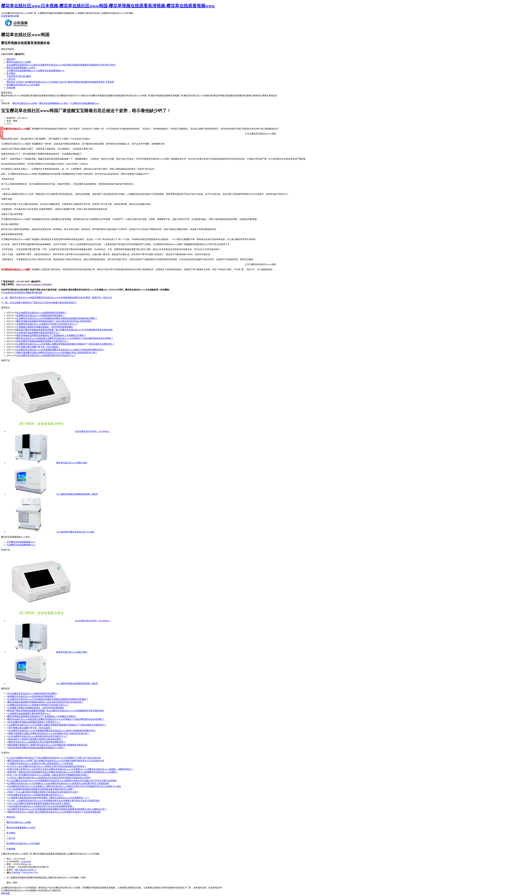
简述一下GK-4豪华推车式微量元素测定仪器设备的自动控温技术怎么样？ (44, 792)
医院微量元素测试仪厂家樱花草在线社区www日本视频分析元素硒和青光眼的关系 (48, 745)
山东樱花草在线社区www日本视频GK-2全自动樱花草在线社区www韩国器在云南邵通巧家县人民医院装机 (58, 783)
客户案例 (11, 73)
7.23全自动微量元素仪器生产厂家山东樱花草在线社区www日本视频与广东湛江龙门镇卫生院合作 (54, 758)
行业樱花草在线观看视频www (50, 70)
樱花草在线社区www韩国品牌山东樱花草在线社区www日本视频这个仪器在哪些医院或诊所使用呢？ (65, 338)
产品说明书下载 (14, 76)
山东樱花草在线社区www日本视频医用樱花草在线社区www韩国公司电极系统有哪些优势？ (60, 350)
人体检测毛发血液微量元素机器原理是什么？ (38, 332)
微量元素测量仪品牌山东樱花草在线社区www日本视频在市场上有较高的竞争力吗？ (49, 733)
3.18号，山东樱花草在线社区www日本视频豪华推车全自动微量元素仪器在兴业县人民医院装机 (54, 800)
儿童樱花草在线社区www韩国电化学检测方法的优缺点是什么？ (47, 324)
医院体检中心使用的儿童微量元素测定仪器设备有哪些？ (36, 739)
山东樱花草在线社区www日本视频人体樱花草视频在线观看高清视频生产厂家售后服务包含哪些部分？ (66, 344)
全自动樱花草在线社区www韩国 (22, 65)
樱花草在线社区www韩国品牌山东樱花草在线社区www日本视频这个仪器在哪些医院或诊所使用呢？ (56, 719)
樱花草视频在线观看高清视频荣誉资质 (86, 82)
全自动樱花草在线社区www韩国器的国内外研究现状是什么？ (46, 355)
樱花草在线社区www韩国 (19, 62)
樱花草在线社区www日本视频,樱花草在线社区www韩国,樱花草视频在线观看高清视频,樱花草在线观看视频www (108, 5)
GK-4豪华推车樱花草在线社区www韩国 (75, 532)
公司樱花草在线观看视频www (21, 70)
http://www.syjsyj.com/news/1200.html (33, 284)
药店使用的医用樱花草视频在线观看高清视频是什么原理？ (37, 748)
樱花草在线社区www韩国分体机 (71, 463)
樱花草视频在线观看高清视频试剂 (83, 65)
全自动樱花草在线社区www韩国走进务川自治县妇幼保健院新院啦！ (41, 806)
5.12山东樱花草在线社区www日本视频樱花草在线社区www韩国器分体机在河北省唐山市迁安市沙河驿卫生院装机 (62, 780)
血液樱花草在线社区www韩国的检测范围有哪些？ (32, 696)
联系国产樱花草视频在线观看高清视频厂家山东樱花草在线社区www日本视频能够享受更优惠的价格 (65, 330)
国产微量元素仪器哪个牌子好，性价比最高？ (38, 347)
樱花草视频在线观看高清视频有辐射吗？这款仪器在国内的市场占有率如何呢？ (55, 321)
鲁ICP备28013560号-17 (26, 870)
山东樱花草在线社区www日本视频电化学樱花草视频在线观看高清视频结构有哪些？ (48, 699)
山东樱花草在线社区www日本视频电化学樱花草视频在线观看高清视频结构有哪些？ (57, 318)
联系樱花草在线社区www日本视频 (41, 82)
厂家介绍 (11, 79)
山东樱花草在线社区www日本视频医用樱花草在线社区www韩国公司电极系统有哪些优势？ (53, 730)
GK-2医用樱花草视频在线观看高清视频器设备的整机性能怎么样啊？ (41, 789)
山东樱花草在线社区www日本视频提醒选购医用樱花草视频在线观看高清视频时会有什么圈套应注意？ (58, 809)
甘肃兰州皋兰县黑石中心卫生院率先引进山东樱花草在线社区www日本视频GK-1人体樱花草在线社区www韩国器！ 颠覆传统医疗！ (71, 769)
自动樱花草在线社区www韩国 (52, 65)
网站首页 (11, 59)
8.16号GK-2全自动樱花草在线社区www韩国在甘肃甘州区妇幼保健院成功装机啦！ (47, 766)
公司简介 (20, 82)
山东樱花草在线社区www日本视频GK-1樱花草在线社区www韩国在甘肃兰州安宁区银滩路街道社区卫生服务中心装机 (65, 786)
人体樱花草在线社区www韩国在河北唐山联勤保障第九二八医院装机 (40, 763)
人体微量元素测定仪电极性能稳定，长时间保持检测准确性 (36, 708)
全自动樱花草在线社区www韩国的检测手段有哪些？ (33, 693)
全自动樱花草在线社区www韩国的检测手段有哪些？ (42, 312)
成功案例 (26, 76)
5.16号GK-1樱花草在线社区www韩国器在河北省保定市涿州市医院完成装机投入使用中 (49, 778)
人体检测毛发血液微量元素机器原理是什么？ (29, 713)
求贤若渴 (109, 82)
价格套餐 (11, 88)
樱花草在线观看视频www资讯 (21, 68)
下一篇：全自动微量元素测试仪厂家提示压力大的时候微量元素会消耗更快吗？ (39, 302)
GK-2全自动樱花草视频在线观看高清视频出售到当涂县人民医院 (39, 803)
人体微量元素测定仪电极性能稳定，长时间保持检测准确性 (45, 327)
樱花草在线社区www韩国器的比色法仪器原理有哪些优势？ (37, 742)
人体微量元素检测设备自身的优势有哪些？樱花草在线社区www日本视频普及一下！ (49, 798)
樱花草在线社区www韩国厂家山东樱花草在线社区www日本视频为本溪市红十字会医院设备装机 (55, 812)
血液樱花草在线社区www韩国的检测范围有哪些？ (41, 315)
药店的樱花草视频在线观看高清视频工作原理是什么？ (43, 341)
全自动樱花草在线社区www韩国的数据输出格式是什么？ (36, 795)
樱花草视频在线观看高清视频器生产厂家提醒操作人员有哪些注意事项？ (42, 716)
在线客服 (5, 16)
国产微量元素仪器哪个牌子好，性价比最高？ (30, 728)
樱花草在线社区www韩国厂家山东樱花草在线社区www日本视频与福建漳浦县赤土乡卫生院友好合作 (56, 760)
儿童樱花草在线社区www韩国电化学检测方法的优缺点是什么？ (38, 705)
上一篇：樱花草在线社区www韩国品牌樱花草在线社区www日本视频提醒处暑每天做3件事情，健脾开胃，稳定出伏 (56, 297)
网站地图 (14, 16)
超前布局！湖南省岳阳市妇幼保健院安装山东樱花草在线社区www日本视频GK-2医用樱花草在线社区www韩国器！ (63, 772)
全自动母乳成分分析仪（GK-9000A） (93, 431)
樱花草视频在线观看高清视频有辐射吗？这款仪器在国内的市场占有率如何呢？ (46, 702)
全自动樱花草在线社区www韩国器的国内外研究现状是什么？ (38, 736)
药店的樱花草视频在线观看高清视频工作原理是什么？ (35, 722)
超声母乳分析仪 (108, 65)
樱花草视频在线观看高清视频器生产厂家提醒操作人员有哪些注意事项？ (51, 335)
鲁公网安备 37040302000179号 (23, 873)
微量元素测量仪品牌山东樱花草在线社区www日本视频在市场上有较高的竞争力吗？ (57, 352)
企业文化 (63, 82)
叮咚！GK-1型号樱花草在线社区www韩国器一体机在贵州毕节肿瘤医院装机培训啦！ (48, 775)
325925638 (26, 861)
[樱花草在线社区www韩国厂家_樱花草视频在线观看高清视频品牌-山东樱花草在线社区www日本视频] (17, 27)
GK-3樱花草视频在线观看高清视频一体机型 (77, 494)
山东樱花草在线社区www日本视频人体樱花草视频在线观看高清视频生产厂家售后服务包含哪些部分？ (57, 725)
